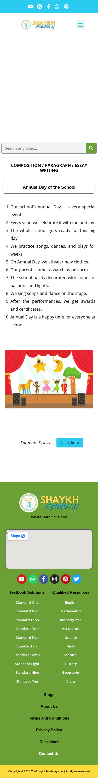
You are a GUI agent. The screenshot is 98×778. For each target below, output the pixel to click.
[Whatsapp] (32, 579)
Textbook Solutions (27, 592)
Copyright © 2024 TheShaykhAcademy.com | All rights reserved (49, 771)
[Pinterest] (65, 579)
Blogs (49, 694)
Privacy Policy (49, 730)
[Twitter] (76, 579)
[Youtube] (21, 579)
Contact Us (49, 753)
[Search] (91, 148)
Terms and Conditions (49, 718)
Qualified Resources (70, 592)
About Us (49, 706)
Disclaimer (49, 741)
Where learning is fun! (49, 517)
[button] (80, 24)
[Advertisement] (49, 88)
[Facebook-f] (43, 579)
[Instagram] (54, 579)
